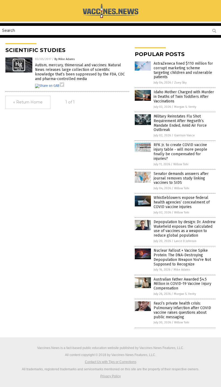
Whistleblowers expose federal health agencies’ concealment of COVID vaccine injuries (182, 202)
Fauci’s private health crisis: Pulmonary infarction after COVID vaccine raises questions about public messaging (182, 310)
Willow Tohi (180, 164)
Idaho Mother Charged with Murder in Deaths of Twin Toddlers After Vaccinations (184, 96)
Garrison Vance (184, 135)
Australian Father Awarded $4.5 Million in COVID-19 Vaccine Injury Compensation (182, 284)
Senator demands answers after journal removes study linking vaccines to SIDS (181, 178)
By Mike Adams (64, 59)
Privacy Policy (110, 376)
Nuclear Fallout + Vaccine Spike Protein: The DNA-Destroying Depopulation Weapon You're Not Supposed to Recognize (182, 257)
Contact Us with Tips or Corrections (110, 362)
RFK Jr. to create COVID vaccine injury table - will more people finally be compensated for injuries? (180, 152)
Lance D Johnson (185, 241)
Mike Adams (182, 269)
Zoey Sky (180, 82)
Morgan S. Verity (185, 107)
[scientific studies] (110, 18)
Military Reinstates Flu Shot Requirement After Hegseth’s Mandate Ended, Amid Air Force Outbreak (180, 123)
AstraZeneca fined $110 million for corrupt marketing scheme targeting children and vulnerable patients (183, 70)
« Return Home (28, 102)
